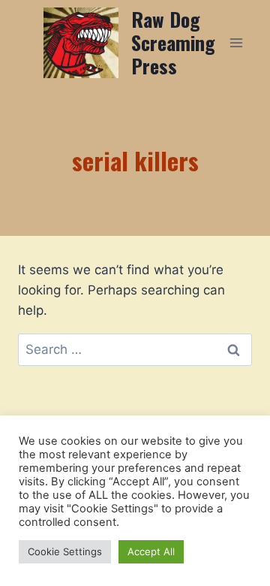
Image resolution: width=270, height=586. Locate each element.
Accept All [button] (151, 551)
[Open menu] (236, 42)
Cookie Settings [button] (65, 551)
